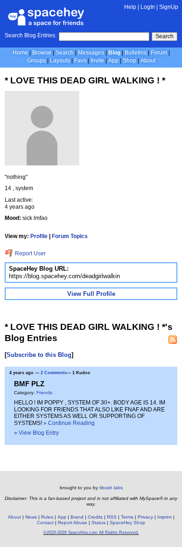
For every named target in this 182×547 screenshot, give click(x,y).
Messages (91, 52)
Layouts (60, 60)
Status (98, 522)
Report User (30, 253)
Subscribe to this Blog (39, 354)
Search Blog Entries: (30, 35)
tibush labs (111, 487)
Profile (39, 236)
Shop (129, 60)
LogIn (147, 7)
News (31, 517)
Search (164, 36)
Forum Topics (70, 236)
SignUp (168, 7)
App (113, 60)
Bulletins (136, 52)
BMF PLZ (29, 384)
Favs (80, 60)
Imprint (164, 517)
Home (20, 52)
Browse (41, 52)
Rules (47, 517)
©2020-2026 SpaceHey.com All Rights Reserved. (91, 532)
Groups (36, 60)
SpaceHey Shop (127, 522)
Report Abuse (72, 522)
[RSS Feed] (172, 339)
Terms (127, 517)
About (147, 60)
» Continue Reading (69, 423)
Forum (159, 52)
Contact (45, 522)
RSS (112, 517)
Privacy (145, 517)
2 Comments (54, 372)
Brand (77, 517)
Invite (97, 60)
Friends (44, 392)
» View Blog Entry (36, 433)
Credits (95, 517)
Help (130, 7)
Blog (114, 52)
